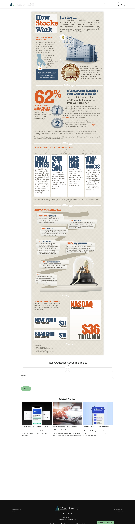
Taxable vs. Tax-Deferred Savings (36, 427)
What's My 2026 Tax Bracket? (96, 426)
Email (69, 366)
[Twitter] (66, 513)
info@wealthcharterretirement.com (67, 519)
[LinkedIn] (69, 513)
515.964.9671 (120, 509)
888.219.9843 (120, 511)
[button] (88, 3)
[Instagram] (71, 513)
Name (22, 366)
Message (23, 375)
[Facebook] (64, 513)
